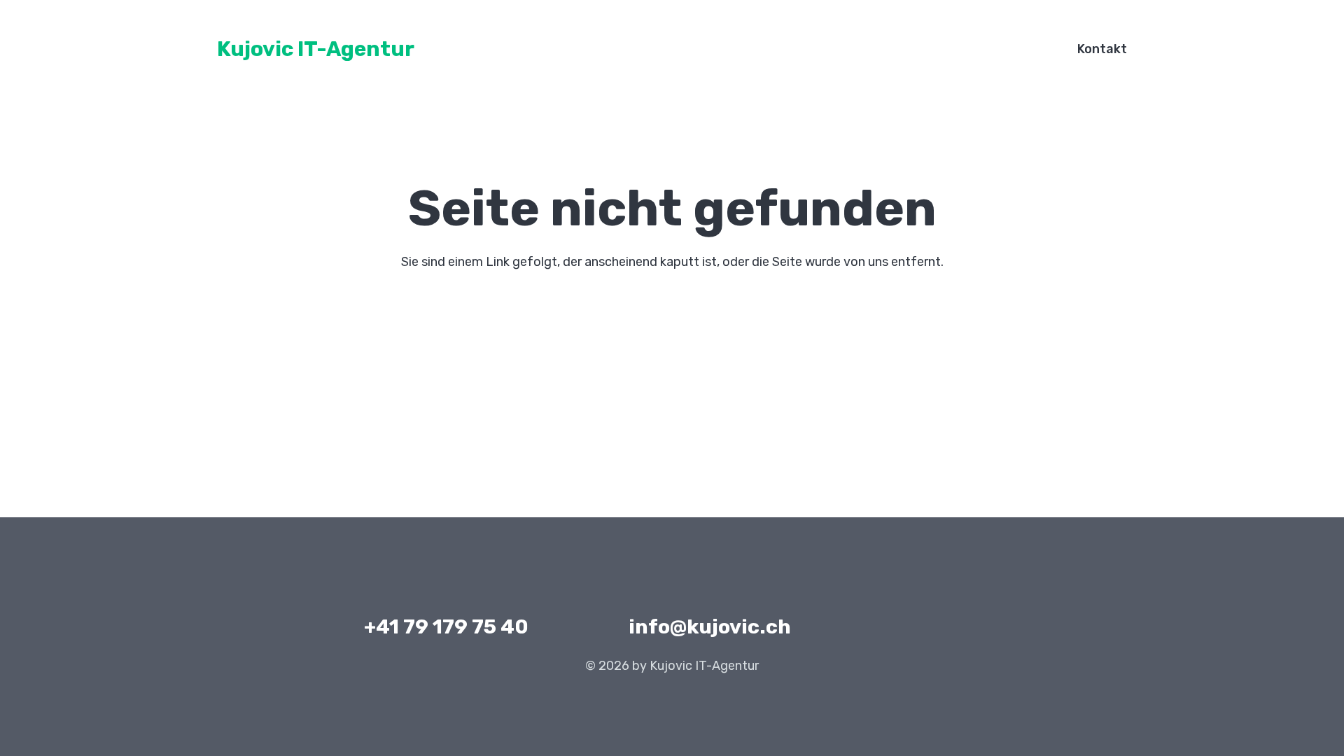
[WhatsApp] (972, 627)
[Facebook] (899, 627)
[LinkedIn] (935, 627)
